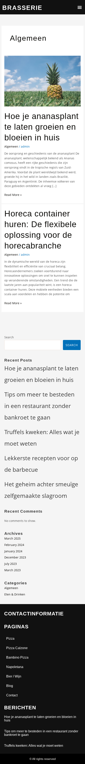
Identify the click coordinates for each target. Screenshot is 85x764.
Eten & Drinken (14, 594)
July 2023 (10, 564)
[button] (79, 7)
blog (9, 686)
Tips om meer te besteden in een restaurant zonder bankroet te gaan (39, 405)
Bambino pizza (17, 657)
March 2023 (12, 570)
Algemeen (11, 146)
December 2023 (15, 557)
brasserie (22, 7)
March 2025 (12, 538)
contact (12, 695)
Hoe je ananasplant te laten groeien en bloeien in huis (41, 127)
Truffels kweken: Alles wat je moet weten (33, 745)
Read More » (13, 195)
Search (9, 337)
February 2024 (14, 545)
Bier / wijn (13, 676)
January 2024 (13, 551)
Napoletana (14, 667)
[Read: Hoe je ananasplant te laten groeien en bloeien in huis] (42, 81)
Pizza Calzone (17, 648)
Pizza (10, 638)
